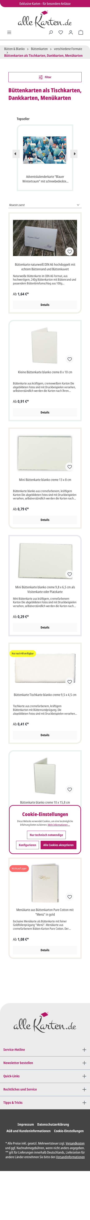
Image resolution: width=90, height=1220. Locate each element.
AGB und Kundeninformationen (28, 1131)
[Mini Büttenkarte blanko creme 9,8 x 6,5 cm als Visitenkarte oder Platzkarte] (45, 561)
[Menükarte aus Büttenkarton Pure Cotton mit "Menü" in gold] (45, 883)
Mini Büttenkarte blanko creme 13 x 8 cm (45, 479)
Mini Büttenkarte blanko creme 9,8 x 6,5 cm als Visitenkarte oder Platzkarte (45, 589)
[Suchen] (51, 32)
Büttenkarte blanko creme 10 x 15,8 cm (45, 802)
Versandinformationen (70, 1157)
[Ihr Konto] (71, 32)
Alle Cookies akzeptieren (58, 845)
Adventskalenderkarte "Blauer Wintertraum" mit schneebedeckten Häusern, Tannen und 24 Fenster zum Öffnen (45, 179)
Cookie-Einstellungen (69, 1131)
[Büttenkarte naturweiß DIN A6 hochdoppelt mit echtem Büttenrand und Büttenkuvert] (45, 238)
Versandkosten (75, 1143)
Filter (47, 77)
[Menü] (9, 32)
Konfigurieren (27, 845)
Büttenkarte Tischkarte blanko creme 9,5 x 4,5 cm (45, 694)
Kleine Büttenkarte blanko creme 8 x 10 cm (45, 372)
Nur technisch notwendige (46, 835)
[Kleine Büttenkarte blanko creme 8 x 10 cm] (45, 346)
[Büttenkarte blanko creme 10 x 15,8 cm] (45, 776)
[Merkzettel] (61, 32)
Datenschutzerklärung (53, 1124)
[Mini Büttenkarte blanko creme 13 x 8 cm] (45, 453)
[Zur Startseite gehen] (45, 19)
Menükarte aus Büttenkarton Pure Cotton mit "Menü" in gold (45, 912)
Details (45, 305)
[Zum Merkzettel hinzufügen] (69, 251)
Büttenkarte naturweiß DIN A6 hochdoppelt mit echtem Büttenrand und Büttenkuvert (45, 266)
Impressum (26, 1124)
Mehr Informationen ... (59, 825)
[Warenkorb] (81, 32)
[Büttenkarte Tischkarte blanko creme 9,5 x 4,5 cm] (45, 668)
